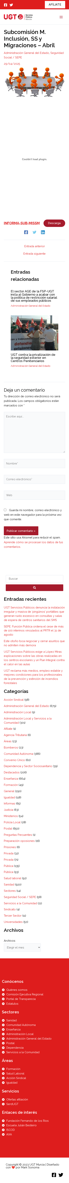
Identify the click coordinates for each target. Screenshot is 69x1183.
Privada (8, 853)
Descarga (54, 223)
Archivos (9, 940)
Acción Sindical (14, 699)
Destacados (12, 772)
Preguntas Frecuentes (18, 834)
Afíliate (8, 728)
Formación (11, 784)
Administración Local (17, 712)
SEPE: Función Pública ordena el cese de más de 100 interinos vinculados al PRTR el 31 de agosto (34, 630)
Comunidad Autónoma (18, 753)
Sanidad (9, 884)
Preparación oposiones (19, 840)
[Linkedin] (43, 232)
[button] (55, 4)
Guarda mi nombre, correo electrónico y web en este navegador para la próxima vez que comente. (33, 514)
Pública (8, 865)
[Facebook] (5, 5)
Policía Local (12, 822)
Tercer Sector (12, 915)
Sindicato (10, 909)
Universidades (13, 921)
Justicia (8, 809)
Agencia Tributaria (15, 735)
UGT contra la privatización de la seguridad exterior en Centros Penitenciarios (33, 358)
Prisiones (10, 847)
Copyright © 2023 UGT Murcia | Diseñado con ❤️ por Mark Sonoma (32, 1166)
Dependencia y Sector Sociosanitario (28, 766)
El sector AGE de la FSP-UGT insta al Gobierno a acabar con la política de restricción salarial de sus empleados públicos (34, 296)
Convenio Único (14, 760)
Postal (8, 828)
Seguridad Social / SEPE (20, 897)
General (9, 791)
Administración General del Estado (26, 52)
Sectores (10, 890)
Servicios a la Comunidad (20, 903)
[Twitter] (11, 5)
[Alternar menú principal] (61, 17)
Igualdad (9, 797)
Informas (9, 803)
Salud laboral (12, 878)
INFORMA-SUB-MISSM (22, 223)
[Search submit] (34, 587)
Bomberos (11, 747)
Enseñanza (11, 778)
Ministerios (11, 816)
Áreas (8, 741)
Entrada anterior (34, 246)
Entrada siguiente (34, 253)
